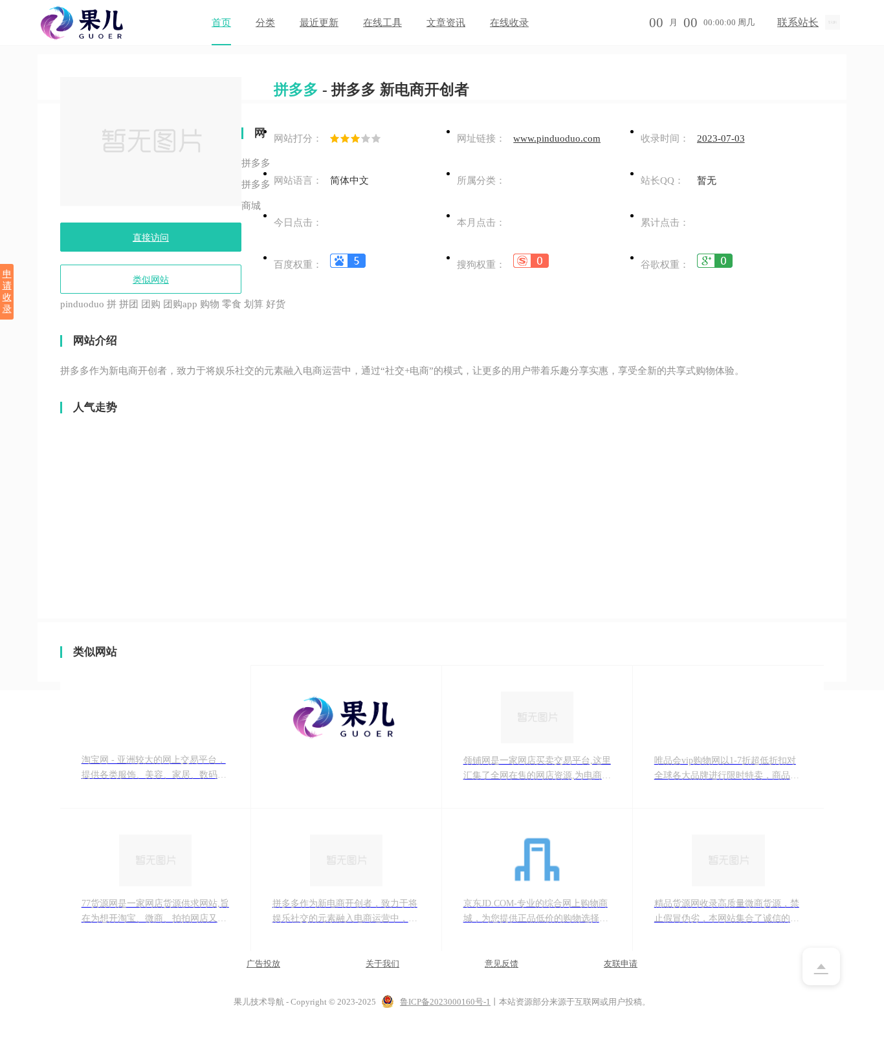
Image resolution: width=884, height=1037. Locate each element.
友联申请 (620, 963)
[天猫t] (346, 737)
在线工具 (382, 22)
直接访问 (151, 238)
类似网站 (151, 280)
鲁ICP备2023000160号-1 (445, 1002)
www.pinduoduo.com (557, 138)
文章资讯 (445, 22)
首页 (221, 22)
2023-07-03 (721, 138)
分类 (265, 22)
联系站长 (798, 22)
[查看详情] (348, 265)
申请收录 (7, 291)
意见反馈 (501, 963)
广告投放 (263, 963)
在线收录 (509, 22)
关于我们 (382, 963)
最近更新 (319, 22)
